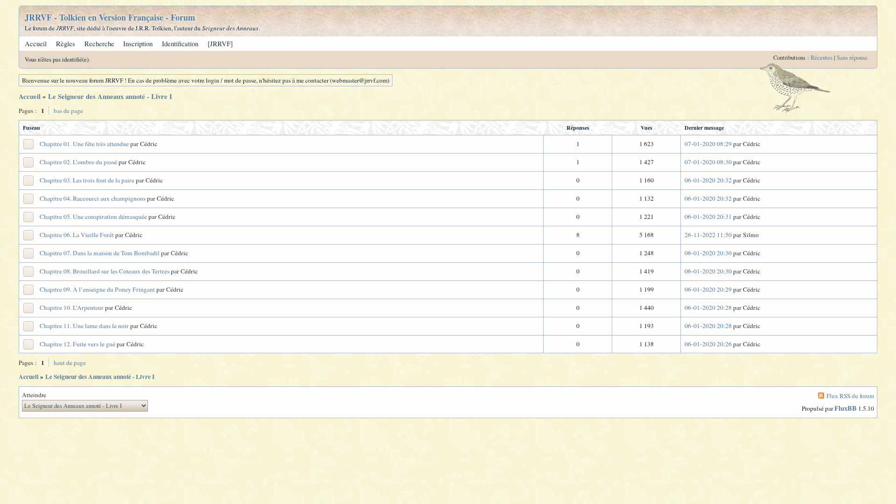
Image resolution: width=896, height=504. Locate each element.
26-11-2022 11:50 (708, 235)
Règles (65, 43)
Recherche (99, 43)
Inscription (138, 43)
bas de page (68, 110)
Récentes (822, 58)
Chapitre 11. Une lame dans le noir (84, 326)
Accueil (36, 43)
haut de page (70, 362)
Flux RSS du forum (850, 396)
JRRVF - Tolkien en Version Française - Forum (110, 17)
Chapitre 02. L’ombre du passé (78, 162)
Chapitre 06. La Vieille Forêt (77, 235)
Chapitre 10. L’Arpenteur (72, 307)
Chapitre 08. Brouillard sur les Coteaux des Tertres (104, 271)
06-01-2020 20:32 (708, 180)
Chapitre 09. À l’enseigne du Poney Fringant (97, 289)
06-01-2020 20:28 (708, 307)
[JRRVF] (220, 43)
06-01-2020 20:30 (708, 253)
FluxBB (845, 408)
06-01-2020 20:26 (708, 344)
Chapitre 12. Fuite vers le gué (77, 344)
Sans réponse (852, 58)
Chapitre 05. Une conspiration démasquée (93, 216)
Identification (180, 43)
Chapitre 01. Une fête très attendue (84, 144)
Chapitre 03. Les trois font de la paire (87, 180)
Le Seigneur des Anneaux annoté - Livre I (110, 96)
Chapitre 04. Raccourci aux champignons (93, 198)
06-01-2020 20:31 (708, 216)
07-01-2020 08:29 (708, 144)
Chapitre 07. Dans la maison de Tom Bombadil (100, 253)
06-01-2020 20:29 (708, 289)
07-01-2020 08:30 (708, 162)
